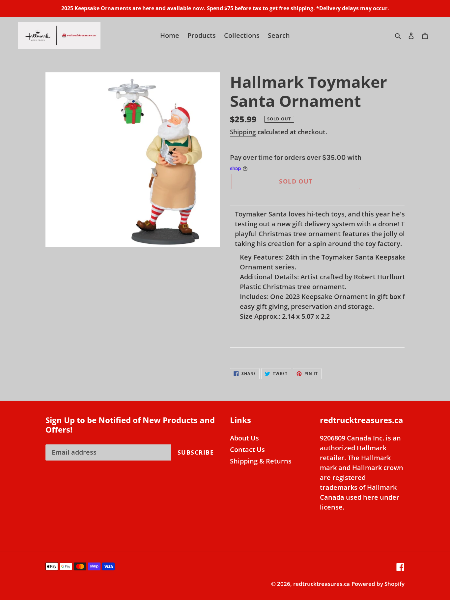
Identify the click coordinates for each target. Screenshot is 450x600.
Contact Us (247, 449)
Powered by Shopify (378, 584)
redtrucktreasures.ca (321, 584)
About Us (244, 438)
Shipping (243, 132)
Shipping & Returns (261, 461)
